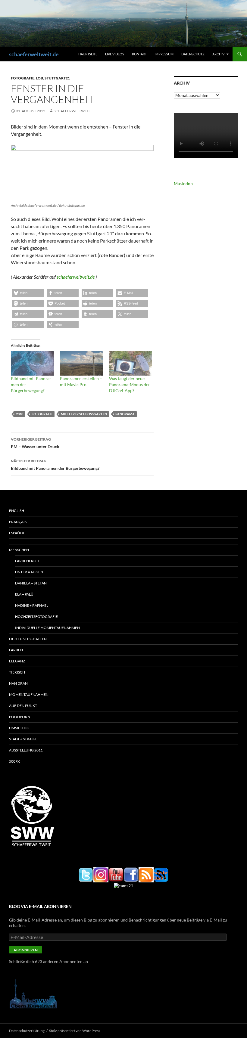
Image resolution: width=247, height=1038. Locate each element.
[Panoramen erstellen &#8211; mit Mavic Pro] (81, 363)
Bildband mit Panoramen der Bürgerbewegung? (55, 465)
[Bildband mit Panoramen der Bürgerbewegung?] (32, 363)
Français (18, 521)
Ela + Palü (24, 594)
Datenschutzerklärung (27, 1030)
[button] (28, 293)
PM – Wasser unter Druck (35, 443)
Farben (16, 650)
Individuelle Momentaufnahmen (47, 627)
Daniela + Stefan (31, 583)
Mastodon (183, 183)
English (16, 510)
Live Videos (114, 54)
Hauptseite (87, 54)
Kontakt (139, 54)
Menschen (19, 549)
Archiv (218, 54)
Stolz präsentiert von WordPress (74, 1030)
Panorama (125, 414)
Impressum (164, 54)
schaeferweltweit (72, 111)
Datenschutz (193, 54)
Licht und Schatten (28, 639)
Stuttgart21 (57, 78)
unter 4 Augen (29, 572)
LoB (39, 78)
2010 (19, 414)
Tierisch (17, 672)
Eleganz (17, 661)
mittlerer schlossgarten (84, 414)
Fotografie (22, 78)
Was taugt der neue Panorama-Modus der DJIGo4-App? (129, 384)
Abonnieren (26, 950)
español (17, 533)
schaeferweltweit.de (34, 54)
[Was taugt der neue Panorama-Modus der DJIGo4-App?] (130, 363)
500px (14, 761)
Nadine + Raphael (31, 605)
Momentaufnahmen (28, 694)
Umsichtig (19, 728)
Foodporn (19, 716)
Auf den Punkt (23, 705)
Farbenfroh (27, 561)
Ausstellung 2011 (26, 750)
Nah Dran (18, 683)
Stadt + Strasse (23, 739)
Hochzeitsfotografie (36, 616)
